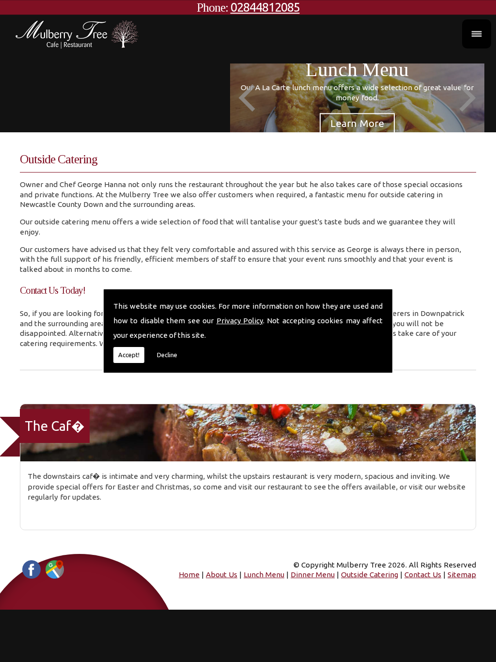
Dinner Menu (313, 574)
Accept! (129, 354)
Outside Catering (369, 574)
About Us (221, 574)
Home (189, 574)
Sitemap (462, 574)
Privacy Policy (240, 320)
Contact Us (422, 574)
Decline (167, 354)
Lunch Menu (264, 574)
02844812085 (265, 7)
